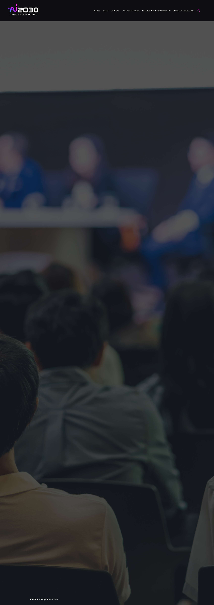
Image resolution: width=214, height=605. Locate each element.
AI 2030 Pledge (131, 10)
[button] (198, 10)
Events (116, 10)
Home (97, 10)
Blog (106, 10)
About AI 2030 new (184, 10)
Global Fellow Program (156, 10)
